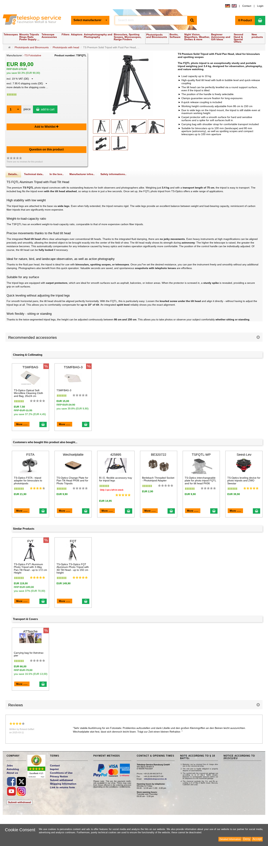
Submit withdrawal (19, 802)
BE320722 (158, 454)
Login (260, 5)
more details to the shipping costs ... (27, 87)
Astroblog (13, 769)
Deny (246, 839)
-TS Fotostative (32, 55)
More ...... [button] (22, 424)
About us (12, 772)
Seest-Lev (244, 454)
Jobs (10, 765)
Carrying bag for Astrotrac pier (29, 654)
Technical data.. (34, 174)
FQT (73, 541)
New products (257, 35)
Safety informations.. (113, 174)
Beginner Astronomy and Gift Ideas (220, 37)
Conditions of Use (61, 772)
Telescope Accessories (49, 35)
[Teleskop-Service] (34, 20)
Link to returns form (62, 787)
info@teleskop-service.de (155, 779)
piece (27, 109)
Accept (257, 839)
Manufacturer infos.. (82, 174)
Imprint (54, 769)
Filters (65, 34)
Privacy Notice (59, 776)
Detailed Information (230, 839)
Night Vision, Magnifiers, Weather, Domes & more (197, 37)
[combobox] (90, 20)
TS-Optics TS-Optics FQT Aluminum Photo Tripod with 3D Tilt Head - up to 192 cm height (73, 568)
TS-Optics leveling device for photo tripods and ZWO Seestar (243, 480)
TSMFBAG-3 (73, 367)
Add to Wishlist (45, 126)
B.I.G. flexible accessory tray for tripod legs (115, 479)
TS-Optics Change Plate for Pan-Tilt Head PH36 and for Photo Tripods (72, 480)
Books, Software (175, 35)
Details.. (13, 174)
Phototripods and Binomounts (156, 35)
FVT (30, 541)
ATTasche (30, 631)
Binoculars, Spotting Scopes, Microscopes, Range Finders (127, 37)
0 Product (245, 20)
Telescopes (11, 34)
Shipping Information (63, 783)
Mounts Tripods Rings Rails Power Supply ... (29, 37)
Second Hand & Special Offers (238, 38)
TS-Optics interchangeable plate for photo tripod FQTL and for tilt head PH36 (200, 480)
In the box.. (57, 174)
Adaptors (76, 34)
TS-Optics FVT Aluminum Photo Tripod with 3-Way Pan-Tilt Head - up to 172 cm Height (30, 568)
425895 (115, 454)
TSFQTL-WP (201, 454)
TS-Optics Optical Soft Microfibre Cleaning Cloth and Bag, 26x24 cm (28, 393)
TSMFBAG (30, 367)
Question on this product (46, 149)
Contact (246, 5)
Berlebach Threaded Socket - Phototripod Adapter (158, 479)
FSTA (30, 454)
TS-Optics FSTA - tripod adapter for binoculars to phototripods (28, 480)
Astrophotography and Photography (98, 35)
